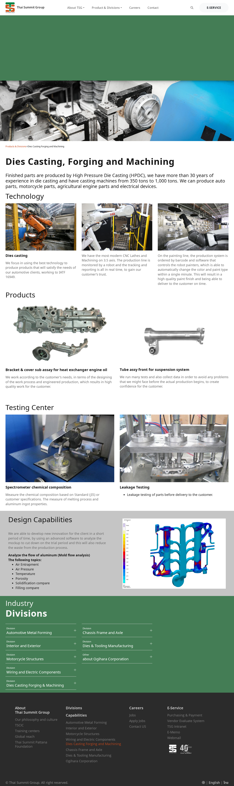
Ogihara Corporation (81, 761)
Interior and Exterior (81, 728)
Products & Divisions (15, 146)
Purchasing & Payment (184, 715)
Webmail (174, 738)
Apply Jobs (137, 721)
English (214, 782)
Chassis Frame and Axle (84, 749)
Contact (153, 8)
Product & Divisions (106, 8)
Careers (134, 8)
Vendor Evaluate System (185, 721)
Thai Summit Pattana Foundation (31, 744)
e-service (214, 8)
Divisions (74, 707)
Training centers (27, 731)
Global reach (25, 736)
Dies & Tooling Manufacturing (88, 755)
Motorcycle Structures (82, 734)
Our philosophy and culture (36, 719)
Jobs (132, 715)
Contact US (137, 726)
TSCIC (19, 725)
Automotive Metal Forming (86, 722)
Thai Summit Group (30, 7)
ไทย (226, 782)
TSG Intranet (176, 726)
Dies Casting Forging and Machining (93, 744)
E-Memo (173, 732)
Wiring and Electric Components (90, 739)
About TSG (74, 8)
